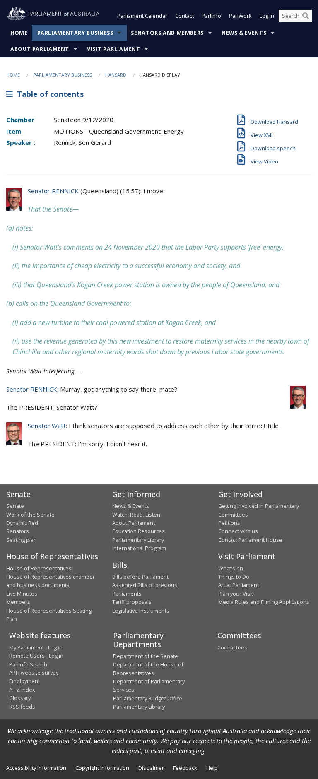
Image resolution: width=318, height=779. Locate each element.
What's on (230, 568)
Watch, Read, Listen (136, 514)
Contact (184, 15)
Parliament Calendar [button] (142, 15)
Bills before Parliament (140, 576)
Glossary (20, 698)
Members (18, 602)
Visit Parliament (113, 49)
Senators (17, 531)
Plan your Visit (235, 593)
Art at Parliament (238, 585)
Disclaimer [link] (151, 768)
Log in (267, 15)
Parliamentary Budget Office (147, 698)
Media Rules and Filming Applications (263, 602)
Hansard (115, 75)
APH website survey (33, 672)
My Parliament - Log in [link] (36, 647)
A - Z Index (22, 689)
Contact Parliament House (250, 539)
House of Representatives (39, 568)
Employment (24, 681)
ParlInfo (211, 15)
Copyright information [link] (102, 768)
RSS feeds (22, 706)
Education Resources (138, 531)
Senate (15, 506)
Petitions (229, 523)
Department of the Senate (145, 656)
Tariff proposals (132, 602)
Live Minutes (21, 593)
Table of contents (48, 94)
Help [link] (212, 768)
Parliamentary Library (138, 539)
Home (19, 32)
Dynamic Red (22, 523)
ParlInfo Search (28, 664)
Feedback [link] (185, 768)
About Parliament (39, 49)
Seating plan (21, 539)
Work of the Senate (30, 514)
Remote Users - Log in (36, 655)
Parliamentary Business (75, 32)
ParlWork (240, 15)
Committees (232, 647)
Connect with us (238, 531)
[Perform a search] (305, 16)
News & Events (244, 32)
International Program (139, 548)
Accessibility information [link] (36, 768)
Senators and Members (167, 32)
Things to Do (233, 576)
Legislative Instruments (140, 610)
